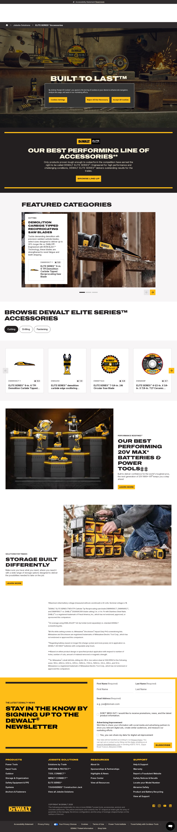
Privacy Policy (136, 740)
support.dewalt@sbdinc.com (108, 744)
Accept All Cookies (121, 100)
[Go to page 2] (88, 292)
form (133, 742)
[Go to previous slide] (146, 292)
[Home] (7, 25)
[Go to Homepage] (20, 809)
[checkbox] (98, 714)
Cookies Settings (58, 100)
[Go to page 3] (95, 292)
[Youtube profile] (165, 806)
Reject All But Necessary (97, 100)
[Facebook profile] (154, 806)
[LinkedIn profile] (170, 806)
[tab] (11, 329)
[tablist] (88, 329)
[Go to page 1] (82, 292)
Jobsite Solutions (21, 25)
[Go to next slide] (152, 292)
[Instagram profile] (159, 806)
